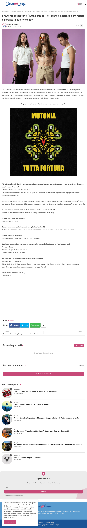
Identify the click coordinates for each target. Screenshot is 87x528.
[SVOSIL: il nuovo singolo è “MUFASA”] (7, 459)
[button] (79, 4)
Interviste (14, 11)
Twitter (26, 325)
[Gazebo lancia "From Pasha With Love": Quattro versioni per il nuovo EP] (7, 432)
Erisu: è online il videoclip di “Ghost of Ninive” (31, 405)
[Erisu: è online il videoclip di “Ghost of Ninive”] (7, 406)
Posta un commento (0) (43, 374)
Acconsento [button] (10, 522)
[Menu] (3, 4)
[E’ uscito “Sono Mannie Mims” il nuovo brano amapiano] (7, 393)
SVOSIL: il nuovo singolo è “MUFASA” (27, 458)
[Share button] (43, 325)
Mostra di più (79, 345)
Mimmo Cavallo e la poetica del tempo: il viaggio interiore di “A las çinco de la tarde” (46, 418)
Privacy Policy (49, 523)
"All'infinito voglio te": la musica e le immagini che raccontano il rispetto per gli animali (47, 444)
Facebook (16, 325)
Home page (5, 11)
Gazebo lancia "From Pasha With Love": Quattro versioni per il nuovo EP (41, 431)
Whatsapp (36, 325)
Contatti (41, 523)
